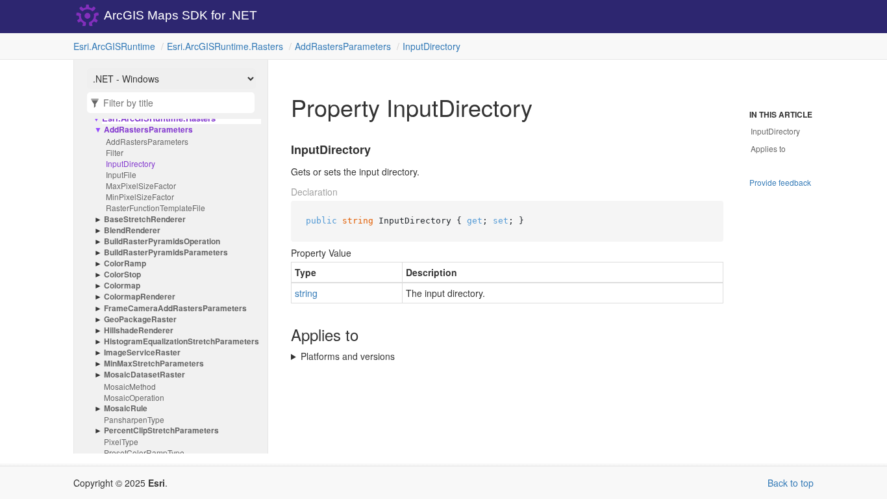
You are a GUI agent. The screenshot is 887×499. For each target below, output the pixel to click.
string (306, 293)
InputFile (121, 174)
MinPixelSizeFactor (140, 196)
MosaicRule (125, 408)
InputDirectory (431, 46)
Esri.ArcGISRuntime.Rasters (225, 46)
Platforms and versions (348, 356)
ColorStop (122, 274)
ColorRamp (125, 263)
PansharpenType (134, 419)
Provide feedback (780, 182)
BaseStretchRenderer (145, 219)
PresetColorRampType (144, 452)
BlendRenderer (132, 230)
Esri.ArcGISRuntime (114, 46)
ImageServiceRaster (142, 352)
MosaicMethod (130, 386)
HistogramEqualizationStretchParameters (181, 341)
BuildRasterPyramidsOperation (162, 241)
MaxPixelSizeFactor (141, 185)
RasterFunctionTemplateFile (155, 207)
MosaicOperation (134, 397)
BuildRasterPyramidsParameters (166, 252)
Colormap (122, 285)
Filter (114, 152)
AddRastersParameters (343, 46)
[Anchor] (283, 150)
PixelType (121, 441)
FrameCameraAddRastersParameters (175, 308)
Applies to (768, 148)
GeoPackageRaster (140, 319)
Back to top (791, 482)
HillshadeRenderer (138, 330)
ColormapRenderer (139, 296)
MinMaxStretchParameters (154, 363)
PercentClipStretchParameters (161, 430)
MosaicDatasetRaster (144, 374)
